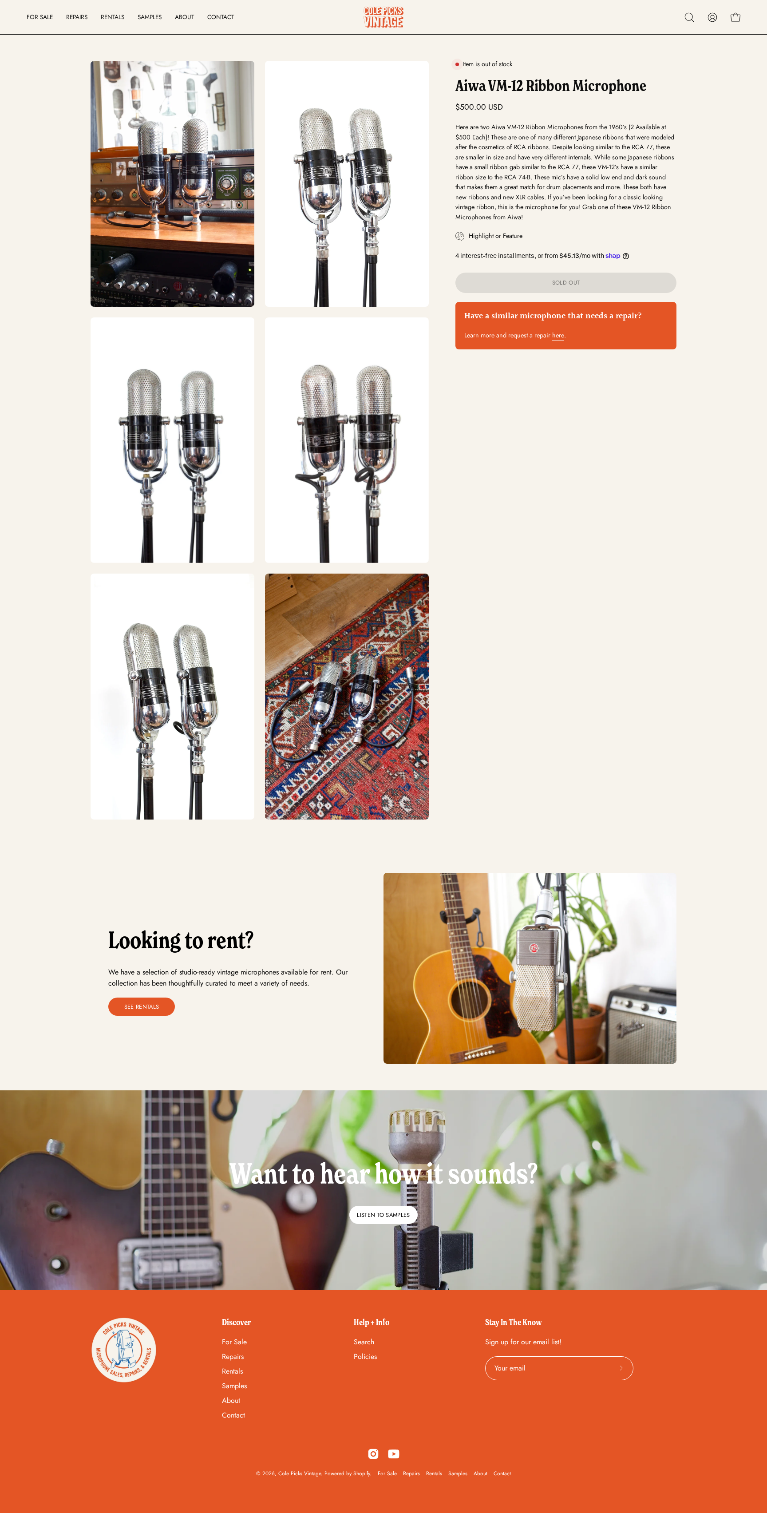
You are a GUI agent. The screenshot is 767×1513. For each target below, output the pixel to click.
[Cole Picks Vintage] (383, 17)
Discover (236, 1322)
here (558, 335)
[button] (689, 17)
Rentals (232, 1371)
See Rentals (141, 1006)
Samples (234, 1386)
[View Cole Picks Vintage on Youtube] (393, 1454)
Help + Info (371, 1322)
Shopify (361, 1473)
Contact (233, 1415)
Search (364, 1342)
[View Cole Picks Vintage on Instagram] (373, 1454)
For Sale (234, 1342)
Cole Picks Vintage (299, 1473)
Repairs (233, 1356)
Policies (365, 1356)
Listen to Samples (383, 1215)
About (231, 1400)
